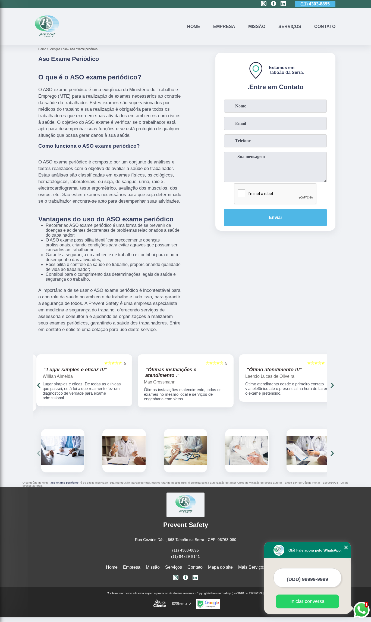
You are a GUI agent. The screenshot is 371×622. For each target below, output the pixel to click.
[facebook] (273, 4)
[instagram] (263, 4)
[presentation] (38, 384)
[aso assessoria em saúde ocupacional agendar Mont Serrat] (124, 450)
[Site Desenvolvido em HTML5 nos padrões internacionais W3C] (182, 604)
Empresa (224, 26)
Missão (256, 26)
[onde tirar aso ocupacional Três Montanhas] (62, 450)
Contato (324, 26)
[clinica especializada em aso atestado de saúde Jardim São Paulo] (185, 450)
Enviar (275, 217)
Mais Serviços (251, 567)
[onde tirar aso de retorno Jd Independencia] (247, 450)
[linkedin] (283, 4)
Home (193, 26)
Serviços (289, 26)
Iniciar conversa (307, 601)
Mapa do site (220, 567)
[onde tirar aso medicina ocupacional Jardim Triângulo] (308, 450)
